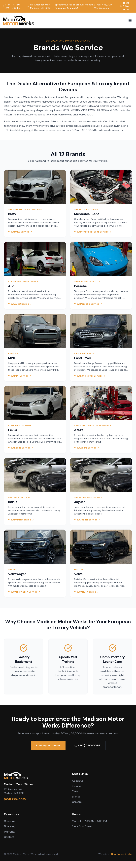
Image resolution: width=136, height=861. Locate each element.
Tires (75, 791)
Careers (77, 802)
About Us (77, 780)
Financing (9, 826)
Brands (76, 796)
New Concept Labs (121, 854)
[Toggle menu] (130, 20)
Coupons (9, 821)
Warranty (9, 831)
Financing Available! (66, 7)
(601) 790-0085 (126, 6)
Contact (9, 837)
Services (77, 786)
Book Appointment (48, 745)
